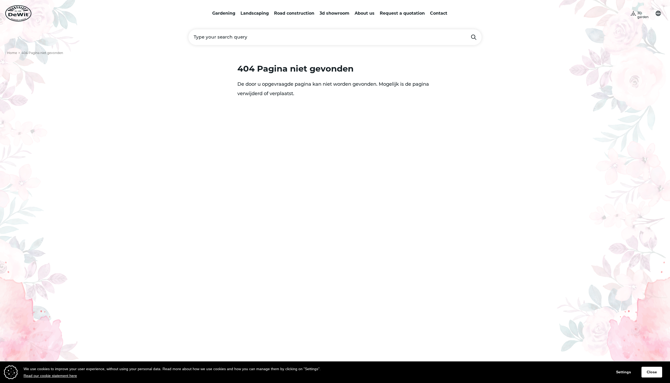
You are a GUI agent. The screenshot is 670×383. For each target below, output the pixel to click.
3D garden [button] (643, 15)
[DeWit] (18, 13)
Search (473, 37)
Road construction (294, 13)
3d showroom (334, 13)
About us (365, 13)
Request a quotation (402, 13)
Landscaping (255, 13)
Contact (438, 13)
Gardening (223, 13)
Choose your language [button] (658, 13)
